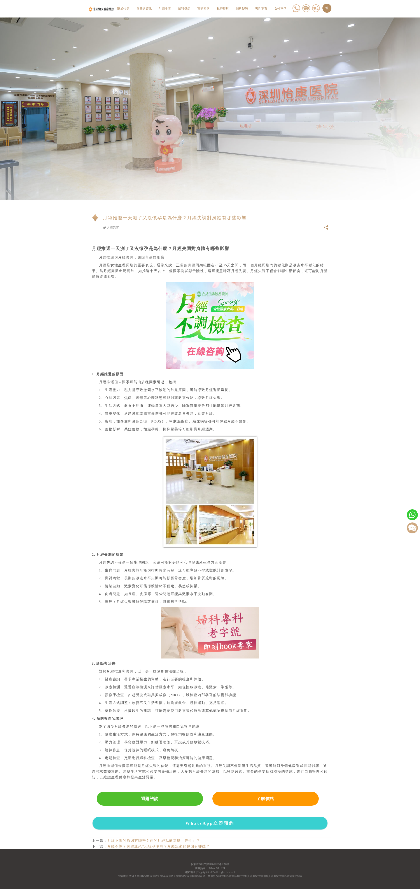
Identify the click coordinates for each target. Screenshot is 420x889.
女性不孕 (280, 8)
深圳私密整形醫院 (231, 876)
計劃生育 (165, 8)
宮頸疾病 (203, 8)
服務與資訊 (144, 8)
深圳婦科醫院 (194, 876)
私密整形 (223, 8)
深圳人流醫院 (250, 876)
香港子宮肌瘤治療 (139, 876)
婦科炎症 (184, 8)
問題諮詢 (150, 798)
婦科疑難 (242, 8)
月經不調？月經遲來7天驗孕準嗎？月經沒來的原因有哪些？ (158, 846)
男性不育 (261, 8)
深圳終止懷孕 (157, 876)
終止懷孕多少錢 (212, 876)
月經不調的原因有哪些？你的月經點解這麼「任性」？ (153, 840)
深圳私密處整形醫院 (290, 876)
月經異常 (112, 227)
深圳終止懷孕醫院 (176, 876)
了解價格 (265, 798)
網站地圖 (190, 872)
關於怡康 (123, 8)
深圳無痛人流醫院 (268, 876)
